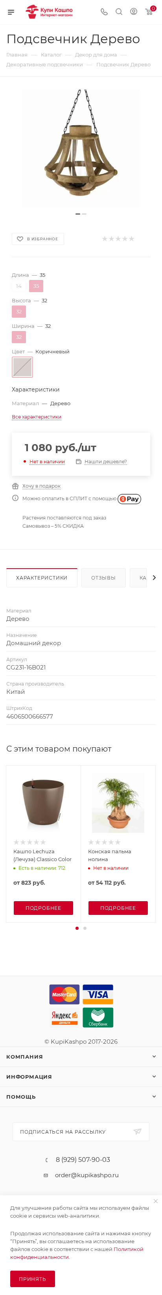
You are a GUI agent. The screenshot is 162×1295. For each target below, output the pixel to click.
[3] (117, 239)
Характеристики (42, 578)
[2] (111, 239)
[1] (104, 239)
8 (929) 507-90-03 (83, 1160)
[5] (131, 239)
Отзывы (103, 578)
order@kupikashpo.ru (87, 1175)
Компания (24, 1057)
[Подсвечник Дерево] (81, 148)
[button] (77, 928)
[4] (124, 239)
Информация (29, 1077)
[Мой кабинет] (133, 12)
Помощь (21, 1097)
